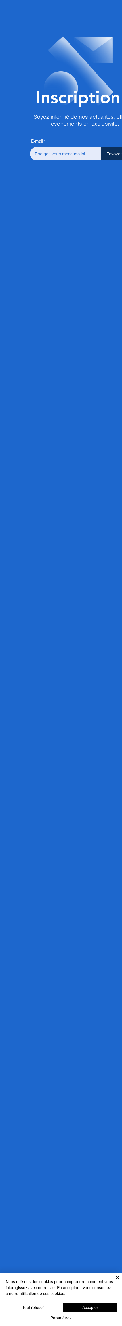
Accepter (90, 1307)
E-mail (37, 141)
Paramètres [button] (61, 1318)
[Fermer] (114, 1281)
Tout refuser (33, 1307)
